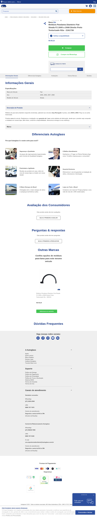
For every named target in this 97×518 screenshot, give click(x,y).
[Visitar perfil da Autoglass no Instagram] (48, 338)
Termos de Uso (29, 383)
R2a (54, 22)
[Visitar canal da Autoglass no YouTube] (52, 338)
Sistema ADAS (29, 380)
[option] (48, 290)
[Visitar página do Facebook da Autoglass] (43, 338)
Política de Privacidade (32, 376)
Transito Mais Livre (31, 363)
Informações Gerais (11, 75)
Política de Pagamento (32, 374)
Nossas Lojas (29, 359)
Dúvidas (89, 75)
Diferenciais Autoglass (34, 75)
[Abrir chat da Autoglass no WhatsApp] (38, 338)
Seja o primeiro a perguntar (48, 241)
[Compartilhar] (44, 23)
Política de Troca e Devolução (34, 378)
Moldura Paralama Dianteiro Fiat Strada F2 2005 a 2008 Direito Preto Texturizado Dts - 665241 (48, 295)
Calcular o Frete (66, 69)
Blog (94, 2)
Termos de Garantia (31, 382)
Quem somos (29, 355)
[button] (48, 107)
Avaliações (54, 75)
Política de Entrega (31, 372)
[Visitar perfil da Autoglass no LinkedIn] (57, 338)
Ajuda (27, 353)
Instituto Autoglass (30, 361)
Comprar (66, 48)
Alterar (19, 2)
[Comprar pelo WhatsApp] (66, 54)
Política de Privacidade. (13, 515)
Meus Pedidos (29, 357)
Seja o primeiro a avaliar (49, 218)
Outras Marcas (72, 75)
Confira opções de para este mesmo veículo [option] (48, 258)
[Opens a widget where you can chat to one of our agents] (84, 502)
